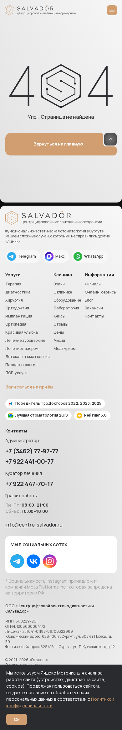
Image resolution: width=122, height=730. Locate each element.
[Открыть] (112, 10)
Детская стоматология (27, 356)
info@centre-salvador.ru (34, 524)
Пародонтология (21, 364)
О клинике (62, 292)
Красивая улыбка (21, 332)
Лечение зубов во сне (25, 340)
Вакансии (94, 308)
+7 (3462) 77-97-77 (31, 451)
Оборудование (67, 300)
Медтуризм (64, 348)
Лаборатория (66, 308)
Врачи (59, 284)
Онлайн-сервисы (101, 292)
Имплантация (18, 316)
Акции (59, 340)
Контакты (94, 316)
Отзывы (61, 324)
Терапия (13, 284)
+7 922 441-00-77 (29, 461)
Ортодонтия (17, 308)
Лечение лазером (21, 348)
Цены (58, 332)
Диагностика (18, 292)
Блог (89, 300)
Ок (16, 719)
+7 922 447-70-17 (29, 484)
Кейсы (59, 316)
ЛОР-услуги (16, 372)
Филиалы (93, 284)
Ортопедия (15, 324)
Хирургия (14, 300)
